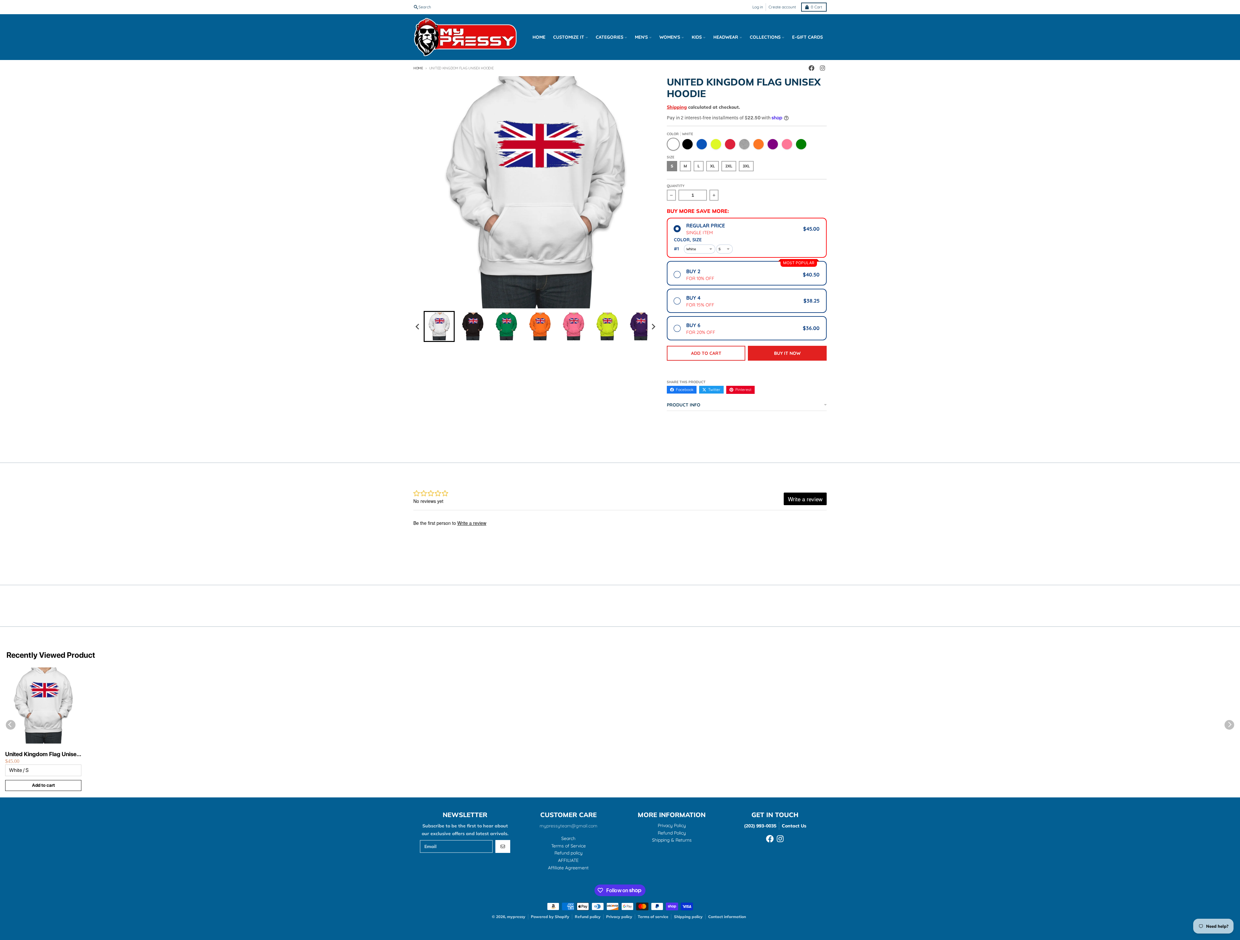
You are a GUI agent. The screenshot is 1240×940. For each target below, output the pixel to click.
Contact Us (794, 826)
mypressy (516, 916)
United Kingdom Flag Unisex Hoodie (42, 754)
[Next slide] (653, 326)
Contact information (727, 916)
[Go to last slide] (417, 326)
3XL (746, 166)
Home (418, 68)
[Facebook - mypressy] (811, 68)
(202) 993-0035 (760, 826)
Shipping (677, 107)
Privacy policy (619, 916)
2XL (728, 166)
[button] (439, 326)
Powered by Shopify (550, 916)
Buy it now (787, 353)
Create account (782, 7)
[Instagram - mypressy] (822, 68)
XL (712, 166)
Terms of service (653, 916)
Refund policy (588, 916)
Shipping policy (688, 916)
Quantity (676, 186)
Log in (757, 7)
